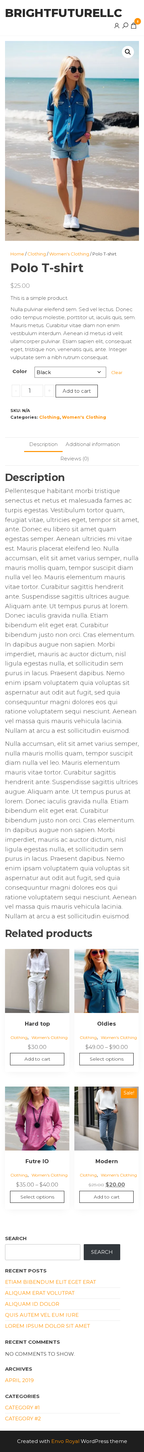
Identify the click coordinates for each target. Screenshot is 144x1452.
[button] (128, 52)
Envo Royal (65, 1441)
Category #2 (23, 1418)
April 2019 (19, 1380)
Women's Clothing (69, 253)
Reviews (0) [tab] (74, 458)
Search (16, 1238)
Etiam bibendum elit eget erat (50, 1282)
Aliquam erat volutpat (40, 1293)
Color (19, 371)
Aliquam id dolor (32, 1304)
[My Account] (117, 25)
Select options (107, 1059)
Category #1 (22, 1407)
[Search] (125, 25)
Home (17, 253)
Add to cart (77, 391)
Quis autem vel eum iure (42, 1315)
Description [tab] (43, 444)
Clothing (36, 253)
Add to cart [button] (37, 1059)
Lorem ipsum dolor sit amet (47, 1326)
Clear (117, 372)
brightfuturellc (63, 13)
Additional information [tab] (93, 444)
